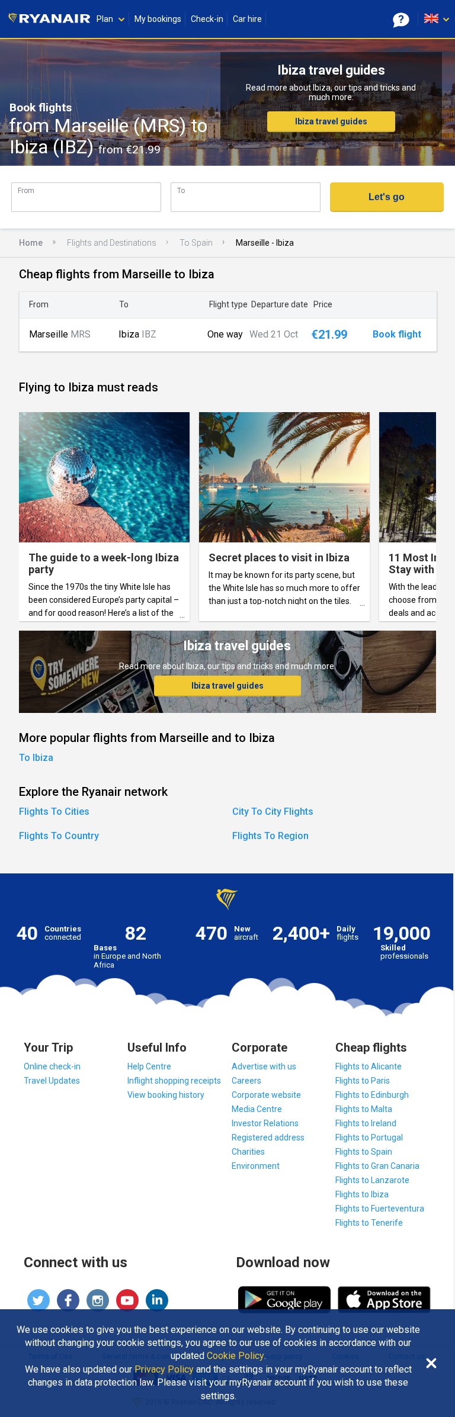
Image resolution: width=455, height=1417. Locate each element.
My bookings (157, 19)
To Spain (196, 243)
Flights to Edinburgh (372, 1095)
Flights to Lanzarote (372, 1180)
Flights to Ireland (365, 1123)
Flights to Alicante (368, 1066)
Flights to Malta (363, 1109)
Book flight (397, 334)
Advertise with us (264, 1066)
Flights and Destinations (111, 243)
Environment (256, 1166)
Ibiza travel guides (331, 121)
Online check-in (52, 1066)
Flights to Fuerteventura (379, 1208)
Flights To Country (59, 835)
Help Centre (149, 1066)
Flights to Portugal (369, 1137)
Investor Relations (265, 1123)
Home (31, 243)
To (181, 190)
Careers (246, 1080)
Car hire (247, 19)
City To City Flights (272, 811)
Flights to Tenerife (369, 1223)
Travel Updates (52, 1080)
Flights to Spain (363, 1151)
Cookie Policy (235, 1356)
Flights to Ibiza (362, 1194)
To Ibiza (36, 757)
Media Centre (257, 1109)
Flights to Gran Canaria (377, 1166)
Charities (248, 1151)
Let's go (387, 197)
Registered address (268, 1137)
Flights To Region (270, 835)
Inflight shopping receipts (174, 1080)
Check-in (207, 19)
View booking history (165, 1095)
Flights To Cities (54, 811)
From (26, 190)
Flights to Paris (362, 1080)
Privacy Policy (164, 1369)
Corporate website (266, 1095)
